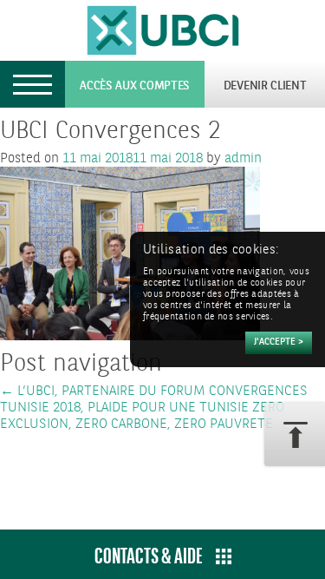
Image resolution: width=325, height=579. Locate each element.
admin (243, 158)
